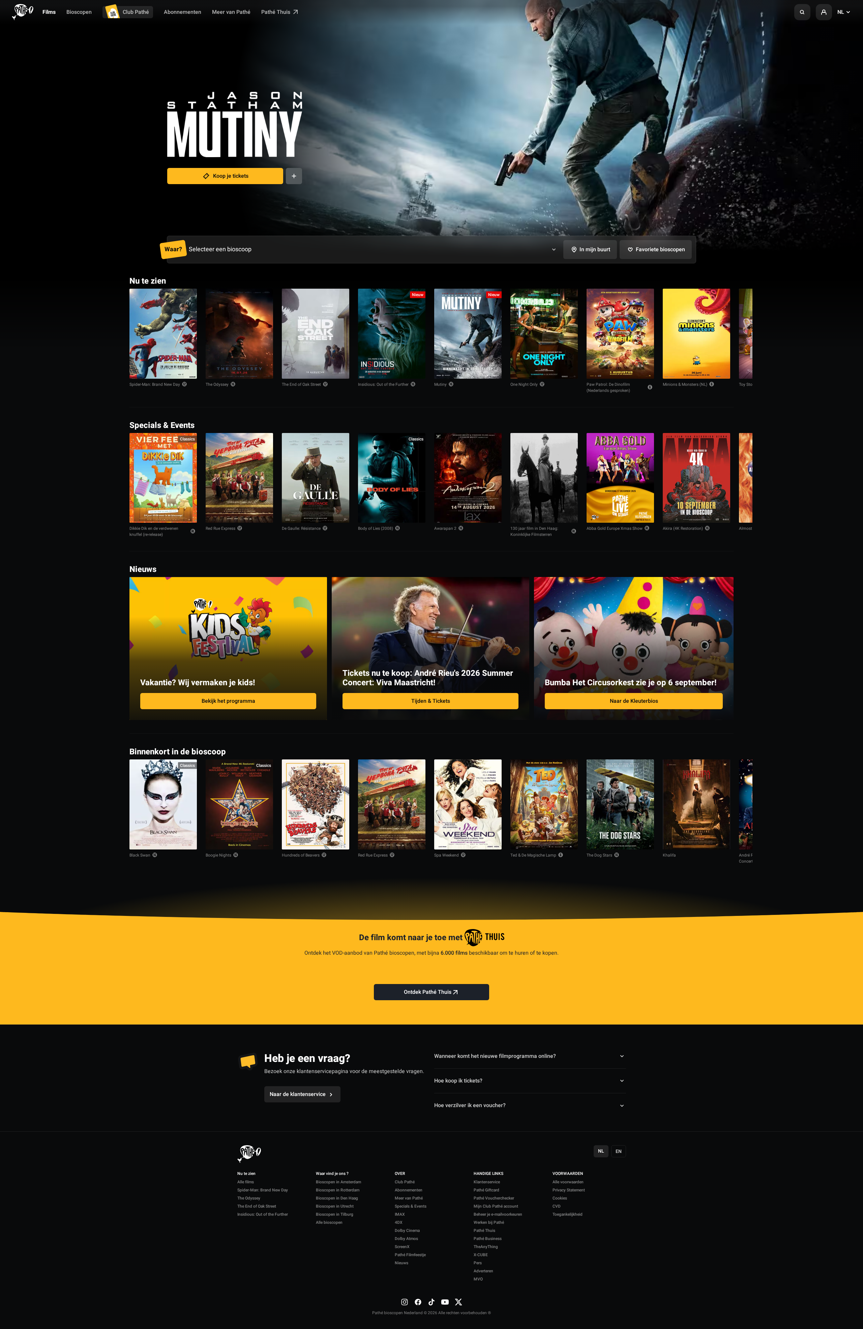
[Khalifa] (696, 804)
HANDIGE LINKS (488, 1174)
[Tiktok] (431, 1302)
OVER (400, 1174)
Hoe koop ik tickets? (458, 1081)
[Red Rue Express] (239, 478)
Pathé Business (488, 1239)
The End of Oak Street (301, 384)
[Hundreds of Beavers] (315, 804)
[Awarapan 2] (468, 478)
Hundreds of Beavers (301, 855)
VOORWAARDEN (568, 1174)
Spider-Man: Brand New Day (154, 384)
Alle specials (712, 424)
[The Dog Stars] (620, 804)
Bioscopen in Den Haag (337, 1198)
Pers (478, 1263)
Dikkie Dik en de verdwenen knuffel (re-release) (153, 531)
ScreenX (402, 1247)
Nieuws (401, 1263)
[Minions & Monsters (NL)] (696, 334)
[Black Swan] (163, 804)
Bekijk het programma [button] (228, 701)
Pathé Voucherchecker (494, 1198)
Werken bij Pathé (489, 1222)
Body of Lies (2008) (375, 528)
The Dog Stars (599, 855)
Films (49, 12)
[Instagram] (404, 1302)
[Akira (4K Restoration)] (696, 478)
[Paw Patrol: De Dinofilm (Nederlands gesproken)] (620, 334)
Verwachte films (709, 751)
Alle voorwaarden (568, 1182)
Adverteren (483, 1271)
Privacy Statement (569, 1190)
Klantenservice (487, 1182)
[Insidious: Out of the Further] (391, 334)
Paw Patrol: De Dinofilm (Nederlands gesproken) (608, 387)
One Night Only (524, 384)
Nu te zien (246, 1174)
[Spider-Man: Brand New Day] (163, 334)
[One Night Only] (544, 334)
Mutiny (440, 384)
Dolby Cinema (407, 1230)
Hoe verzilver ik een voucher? (470, 1105)
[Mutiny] (468, 334)
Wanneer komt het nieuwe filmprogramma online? (495, 1056)
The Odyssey (217, 384)
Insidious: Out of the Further (383, 384)
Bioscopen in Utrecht (335, 1206)
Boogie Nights (218, 855)
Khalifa (669, 855)
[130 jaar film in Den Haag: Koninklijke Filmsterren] (544, 478)
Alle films (245, 1182)
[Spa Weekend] (468, 804)
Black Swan (139, 855)
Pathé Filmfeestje (410, 1255)
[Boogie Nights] (239, 804)
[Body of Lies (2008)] (391, 478)
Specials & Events (410, 1206)
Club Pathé (136, 12)
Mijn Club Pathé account (496, 1206)
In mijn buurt (594, 249)
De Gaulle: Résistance (301, 528)
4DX (399, 1222)
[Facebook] (418, 1302)
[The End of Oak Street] (315, 334)
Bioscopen (79, 12)
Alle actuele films (707, 280)
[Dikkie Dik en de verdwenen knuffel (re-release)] (163, 478)
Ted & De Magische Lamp (533, 855)
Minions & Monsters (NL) (685, 384)
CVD (557, 1206)
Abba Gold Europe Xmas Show (615, 528)
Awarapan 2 (445, 528)
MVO (478, 1279)
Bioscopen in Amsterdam (338, 1182)
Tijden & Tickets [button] (430, 701)
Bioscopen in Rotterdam (337, 1190)
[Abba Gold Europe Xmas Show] (620, 478)
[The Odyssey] (239, 334)
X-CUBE (481, 1255)
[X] (458, 1302)
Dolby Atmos (406, 1239)
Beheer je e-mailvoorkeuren (498, 1214)
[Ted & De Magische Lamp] (544, 804)
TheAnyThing (486, 1247)
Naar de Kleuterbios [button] (634, 701)
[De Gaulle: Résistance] (315, 478)
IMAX (400, 1214)
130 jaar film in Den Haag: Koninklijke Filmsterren (534, 531)
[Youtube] (445, 1302)
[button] (802, 12)
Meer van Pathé (231, 12)
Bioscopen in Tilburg (334, 1214)
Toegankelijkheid (568, 1214)
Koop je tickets (230, 176)
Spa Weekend (446, 855)
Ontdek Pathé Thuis (427, 992)
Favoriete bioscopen (660, 249)
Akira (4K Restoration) (683, 528)
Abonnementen (182, 12)
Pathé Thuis (276, 12)
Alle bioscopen (329, 1222)
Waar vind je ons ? (332, 1174)
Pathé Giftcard (486, 1190)
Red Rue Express (220, 528)
